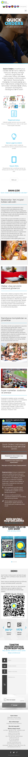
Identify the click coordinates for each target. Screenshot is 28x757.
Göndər (15, 705)
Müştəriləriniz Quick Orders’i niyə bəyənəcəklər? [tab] (14, 456)
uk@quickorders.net (14, 740)
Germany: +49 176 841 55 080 (14, 742)
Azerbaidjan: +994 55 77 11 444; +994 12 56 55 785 (14, 745)
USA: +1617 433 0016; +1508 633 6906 (14, 736)
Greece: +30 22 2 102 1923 (14, 733)
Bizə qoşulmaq (23, 6)
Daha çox (14, 180)
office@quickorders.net (14, 731)
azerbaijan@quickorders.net (14, 746)
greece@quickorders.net (14, 734)
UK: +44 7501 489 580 (14, 739)
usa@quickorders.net (14, 737)
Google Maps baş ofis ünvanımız (14, 723)
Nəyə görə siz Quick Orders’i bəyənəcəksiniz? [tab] (14, 465)
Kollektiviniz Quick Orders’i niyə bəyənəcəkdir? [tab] (14, 461)
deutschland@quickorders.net (14, 743)
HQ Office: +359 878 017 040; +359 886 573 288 (14, 730)
